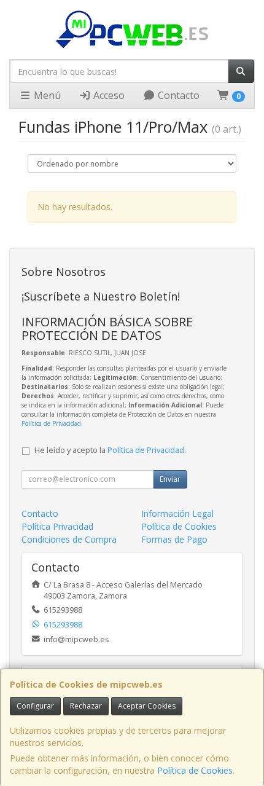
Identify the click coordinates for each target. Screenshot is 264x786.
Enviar (170, 479)
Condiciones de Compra (69, 539)
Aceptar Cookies (147, 706)
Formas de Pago (174, 539)
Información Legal (177, 513)
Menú (46, 95)
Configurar (35, 706)
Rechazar (86, 706)
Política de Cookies (195, 770)
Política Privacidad (57, 526)
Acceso (108, 95)
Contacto (177, 95)
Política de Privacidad (51, 423)
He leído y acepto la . (110, 450)
